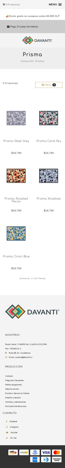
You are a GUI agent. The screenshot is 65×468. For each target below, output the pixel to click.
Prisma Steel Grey (16, 141)
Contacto (9, 376)
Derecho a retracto (13, 397)
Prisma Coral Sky (48, 141)
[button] (55, 4)
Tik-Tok (13, 438)
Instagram (14, 427)
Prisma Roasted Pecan (16, 200)
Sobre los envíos (12, 389)
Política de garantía (13, 384)
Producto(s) (13, 4)
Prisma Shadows (49, 198)
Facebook (13, 421)
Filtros (49, 84)
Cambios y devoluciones (15, 402)
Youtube (13, 432)
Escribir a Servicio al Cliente (17, 393)
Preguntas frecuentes (14, 380)
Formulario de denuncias (16, 406)
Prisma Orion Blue (16, 256)
